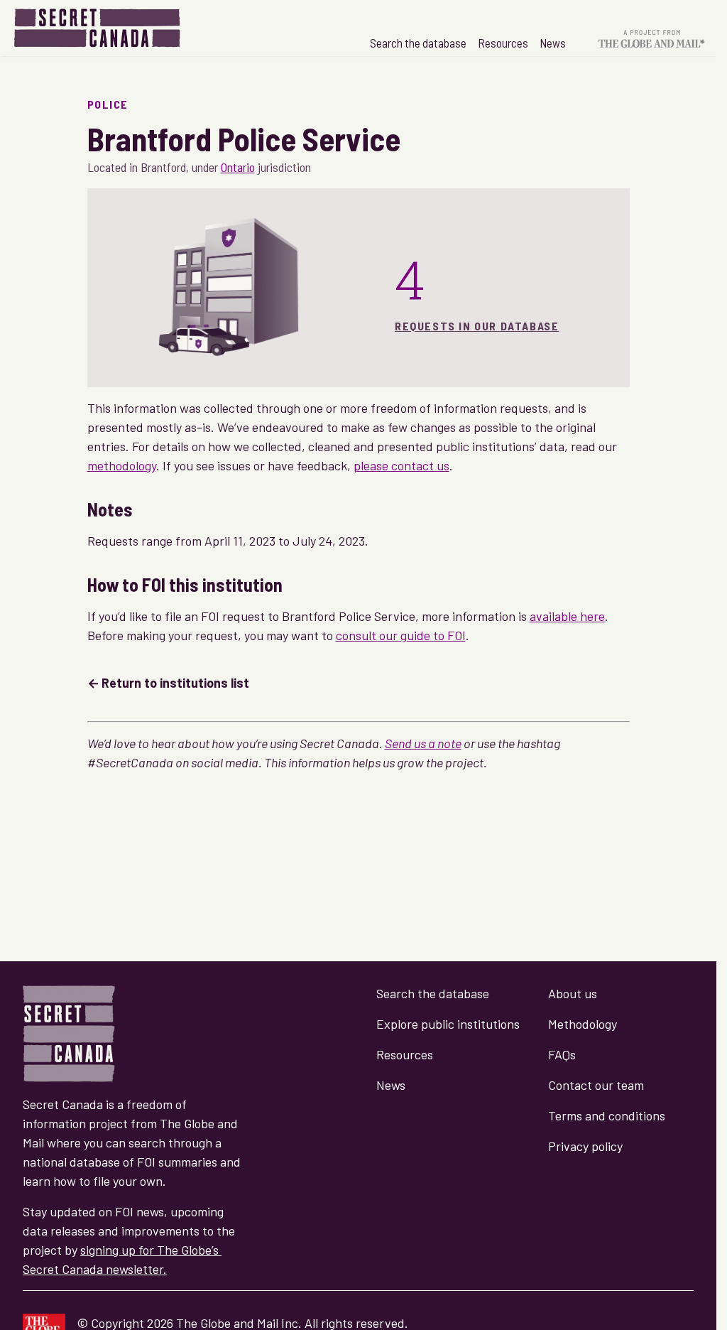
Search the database (418, 43)
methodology (121, 465)
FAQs (562, 1054)
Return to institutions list (175, 683)
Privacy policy (585, 1146)
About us (572, 993)
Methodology (582, 1024)
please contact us (401, 465)
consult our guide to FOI (401, 635)
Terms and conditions (606, 1115)
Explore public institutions (448, 1024)
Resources (503, 43)
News (553, 43)
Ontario (238, 167)
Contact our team (596, 1085)
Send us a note (423, 743)
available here (567, 616)
